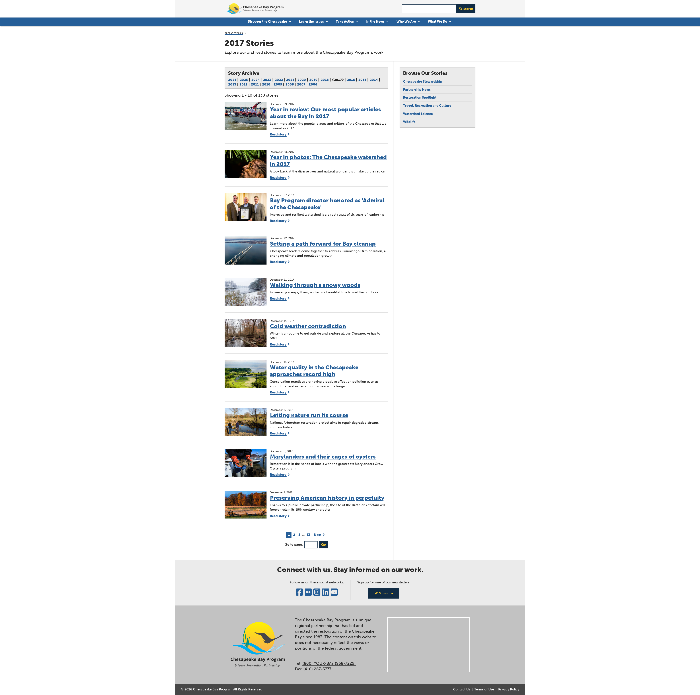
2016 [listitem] (351, 80)
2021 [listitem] (290, 80)
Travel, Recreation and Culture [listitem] (427, 106)
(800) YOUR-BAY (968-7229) (329, 663)
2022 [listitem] (279, 80)
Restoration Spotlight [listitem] (419, 98)
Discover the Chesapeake (267, 22)
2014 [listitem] (374, 80)
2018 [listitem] (325, 80)
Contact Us (461, 689)
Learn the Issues (311, 22)
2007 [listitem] (301, 84)
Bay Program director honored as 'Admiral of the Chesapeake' (327, 204)
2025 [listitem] (244, 80)
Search (468, 8)
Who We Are (406, 22)
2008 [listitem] (289, 84)
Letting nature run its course (309, 415)
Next (317, 535)
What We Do (437, 22)
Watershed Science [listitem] (418, 114)
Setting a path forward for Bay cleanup (323, 243)
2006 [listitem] (313, 84)
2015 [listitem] (362, 80)
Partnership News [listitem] (417, 90)
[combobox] (429, 8)
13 (309, 535)
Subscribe (386, 593)
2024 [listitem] (255, 80)
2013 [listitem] (232, 84)
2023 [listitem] (267, 80)
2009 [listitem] (278, 84)
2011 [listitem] (255, 84)
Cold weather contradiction (308, 326)
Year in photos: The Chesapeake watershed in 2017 (328, 160)
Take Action (345, 22)
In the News (375, 22)
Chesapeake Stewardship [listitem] (422, 81)
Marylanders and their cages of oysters (323, 456)
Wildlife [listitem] (409, 122)
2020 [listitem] (302, 80)
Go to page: (294, 545)
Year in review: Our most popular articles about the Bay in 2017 (325, 113)
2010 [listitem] (266, 84)
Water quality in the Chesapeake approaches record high (314, 371)
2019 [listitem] (313, 80)
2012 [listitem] (244, 84)
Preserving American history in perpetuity (327, 497)
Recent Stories (234, 33)
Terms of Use (484, 689)
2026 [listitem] (232, 80)
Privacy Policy (508, 689)
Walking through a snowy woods (315, 285)
